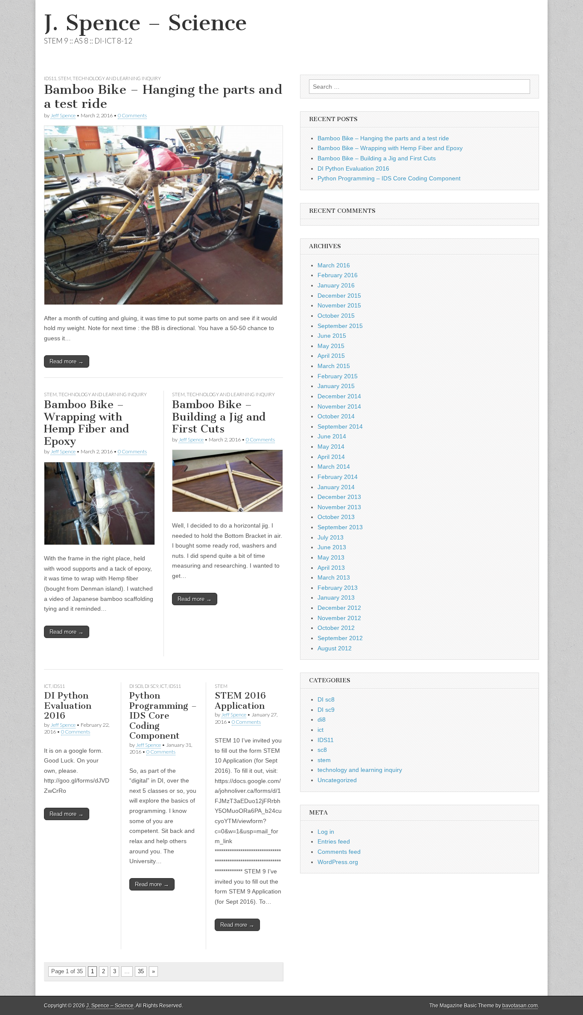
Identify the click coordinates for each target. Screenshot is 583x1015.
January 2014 (336, 487)
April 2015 (331, 355)
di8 (322, 719)
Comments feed (339, 851)
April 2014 (331, 456)
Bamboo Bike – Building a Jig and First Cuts (218, 416)
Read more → (67, 361)
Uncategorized (337, 780)
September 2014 (340, 426)
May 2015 (331, 345)
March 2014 (334, 466)
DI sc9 (151, 686)
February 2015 (338, 376)
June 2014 (332, 436)
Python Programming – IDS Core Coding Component (163, 715)
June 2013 (332, 547)
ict (47, 686)
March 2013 (334, 577)
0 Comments (132, 115)
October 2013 (336, 516)
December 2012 (339, 607)
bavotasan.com (520, 1006)
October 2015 (336, 315)
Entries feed (334, 841)
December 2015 (339, 295)
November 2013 (339, 507)
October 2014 (336, 416)
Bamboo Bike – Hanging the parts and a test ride (163, 97)
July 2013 (331, 537)
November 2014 (339, 406)
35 (141, 971)
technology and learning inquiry (117, 78)
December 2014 (339, 396)
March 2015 (334, 365)
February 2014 (338, 476)
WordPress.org (338, 861)
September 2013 (340, 527)
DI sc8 (136, 686)
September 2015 (340, 325)
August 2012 (335, 648)
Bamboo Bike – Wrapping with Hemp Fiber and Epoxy (86, 423)
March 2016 (334, 265)
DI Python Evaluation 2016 (67, 705)
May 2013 (331, 557)
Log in (326, 831)
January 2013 (336, 597)
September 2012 (340, 638)
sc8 (322, 749)
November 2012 (339, 618)
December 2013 (339, 496)
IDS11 (50, 78)
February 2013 (338, 587)
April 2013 (331, 567)
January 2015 (336, 386)
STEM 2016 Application (240, 700)
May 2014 (331, 446)
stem (64, 78)
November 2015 (339, 305)
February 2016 (338, 275)
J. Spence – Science (145, 23)
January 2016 (336, 285)
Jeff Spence (63, 115)
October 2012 (336, 627)
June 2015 (332, 335)
